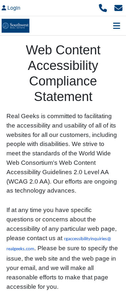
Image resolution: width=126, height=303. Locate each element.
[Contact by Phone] (103, 7)
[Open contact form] (118, 7)
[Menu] (116, 25)
